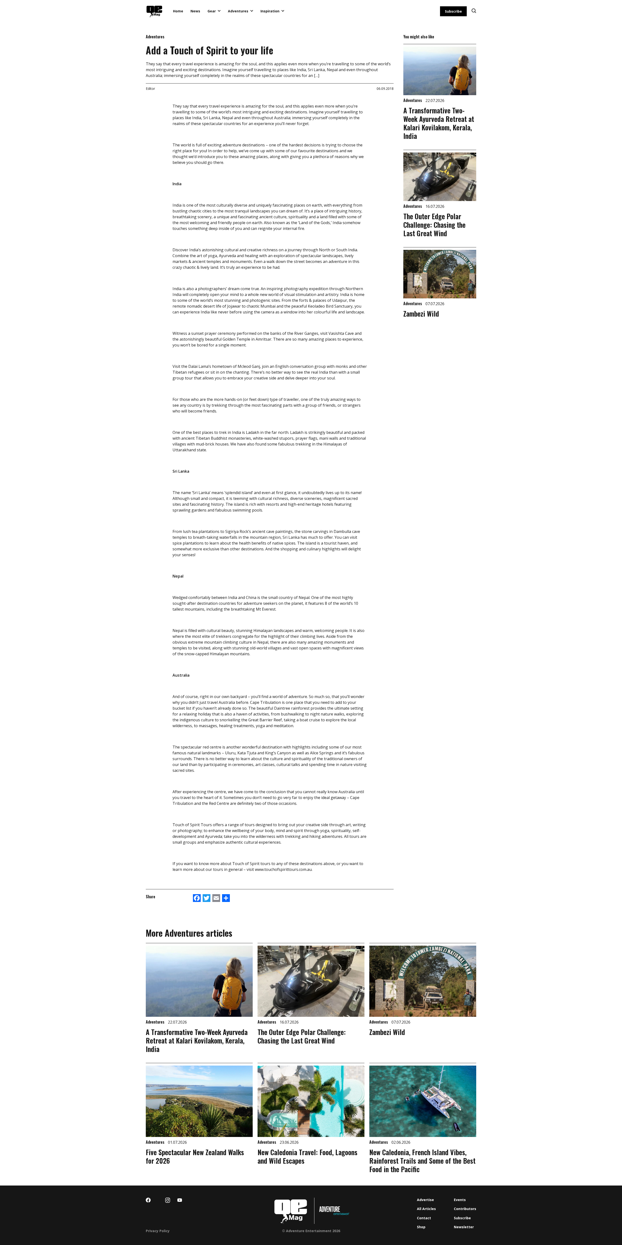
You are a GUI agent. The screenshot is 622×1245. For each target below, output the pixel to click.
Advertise (425, 1199)
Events (460, 1199)
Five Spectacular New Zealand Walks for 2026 (195, 1156)
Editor (150, 88)
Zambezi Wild (421, 314)
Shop (421, 1227)
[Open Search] (474, 11)
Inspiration (269, 11)
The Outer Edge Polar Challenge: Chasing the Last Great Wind (434, 224)
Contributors (465, 1208)
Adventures (238, 11)
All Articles (426, 1208)
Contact (424, 1218)
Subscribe (453, 11)
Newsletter (464, 1227)
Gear (211, 11)
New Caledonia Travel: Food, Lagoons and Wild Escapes (307, 1156)
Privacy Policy (158, 1230)
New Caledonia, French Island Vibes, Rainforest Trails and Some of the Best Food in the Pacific (422, 1160)
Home (178, 11)
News (195, 11)
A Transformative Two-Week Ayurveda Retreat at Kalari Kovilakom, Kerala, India (438, 123)
